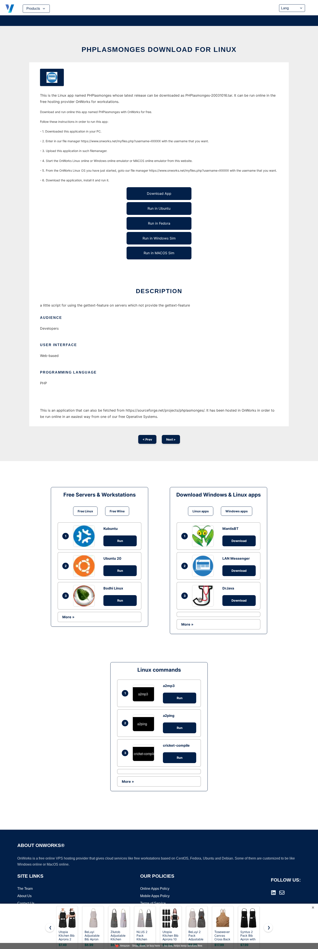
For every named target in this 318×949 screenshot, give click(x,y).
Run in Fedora (159, 223)
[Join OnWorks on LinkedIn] (273, 892)
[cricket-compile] (144, 753)
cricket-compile (176, 745)
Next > (171, 439)
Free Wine (117, 511)
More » (68, 617)
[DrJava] (204, 596)
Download (239, 541)
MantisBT (230, 528)
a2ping (168, 715)
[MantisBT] (204, 536)
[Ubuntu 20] (85, 566)
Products (33, 8)
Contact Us (25, 903)
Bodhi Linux (113, 588)
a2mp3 (169, 686)
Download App (159, 193)
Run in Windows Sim (159, 238)
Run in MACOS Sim (159, 253)
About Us (24, 896)
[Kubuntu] (85, 536)
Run (120, 541)
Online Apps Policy (154, 888)
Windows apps (236, 511)
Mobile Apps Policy (155, 896)
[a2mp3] (144, 693)
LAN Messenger (236, 558)
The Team (25, 888)
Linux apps (201, 511)
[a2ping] (144, 723)
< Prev (147, 439)
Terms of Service (153, 903)
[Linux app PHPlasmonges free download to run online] (52, 77)
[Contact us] (281, 892)
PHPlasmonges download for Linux (159, 49)
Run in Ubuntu (159, 208)
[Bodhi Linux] (85, 596)
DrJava (228, 588)
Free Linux (85, 511)
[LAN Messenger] (204, 566)
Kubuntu (110, 528)
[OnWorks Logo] (9, 8)
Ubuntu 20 (112, 558)
